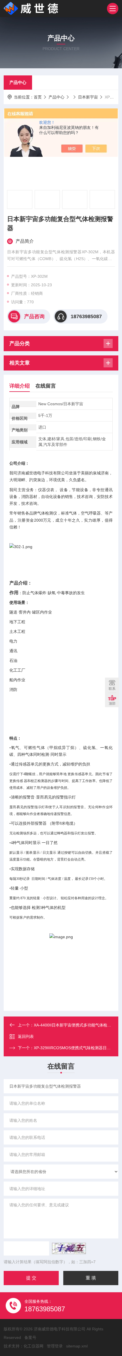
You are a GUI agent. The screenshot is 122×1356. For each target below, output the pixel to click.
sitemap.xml (77, 1346)
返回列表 (26, 1036)
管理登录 (55, 1346)
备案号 (30, 1337)
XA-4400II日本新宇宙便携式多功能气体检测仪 (74, 1025)
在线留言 (45, 386)
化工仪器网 (33, 1346)
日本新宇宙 (88, 97)
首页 (38, 97)
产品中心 (17, 82)
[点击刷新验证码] (69, 1248)
